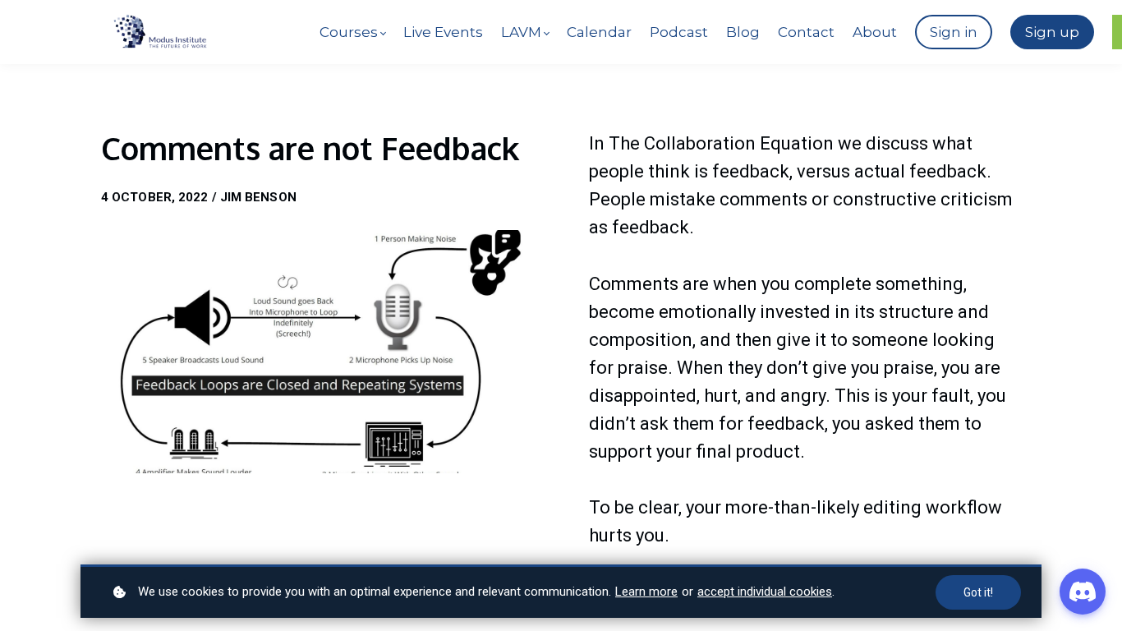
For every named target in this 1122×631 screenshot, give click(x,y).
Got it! (978, 592)
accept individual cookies (764, 591)
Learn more (646, 591)
